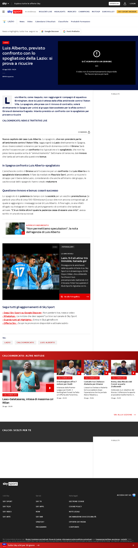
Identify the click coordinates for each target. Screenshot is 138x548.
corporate (74, 527)
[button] (64, 545)
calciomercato (25, 342)
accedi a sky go (124, 495)
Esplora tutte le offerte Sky (27, 4)
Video (30, 22)
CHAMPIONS (84, 12)
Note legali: (73, 496)
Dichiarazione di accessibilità (82, 517)
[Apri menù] (3, 11)
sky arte (7, 517)
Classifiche (63, 22)
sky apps (40, 507)
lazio (8, 342)
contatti (124, 539)
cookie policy (75, 507)
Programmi (41, 527)
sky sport (7, 501)
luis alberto (47, 342)
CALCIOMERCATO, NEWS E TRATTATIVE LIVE (24, 120)
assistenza (116, 539)
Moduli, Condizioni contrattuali (37, 539)
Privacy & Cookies (55, 539)
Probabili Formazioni (80, 22)
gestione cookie (76, 501)
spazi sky (40, 522)
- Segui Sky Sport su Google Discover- (22, 312)
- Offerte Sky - (10, 323)
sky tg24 (7, 507)
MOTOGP (96, 12)
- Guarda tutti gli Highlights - (17, 319)
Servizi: (39, 496)
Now (38, 512)
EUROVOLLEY (108, 12)
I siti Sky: (6, 496)
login (133, 4)
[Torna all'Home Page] (15, 11)
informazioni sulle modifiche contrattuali (77, 539)
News (22, 22)
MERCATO (72, 12)
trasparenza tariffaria (103, 539)
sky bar (39, 517)
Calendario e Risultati (45, 22)
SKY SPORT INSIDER (127, 12)
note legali (74, 512)
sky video (7, 512)
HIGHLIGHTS (59, 12)
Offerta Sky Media (77, 522)
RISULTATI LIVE (45, 12)
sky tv (39, 501)
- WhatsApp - (9, 316)
